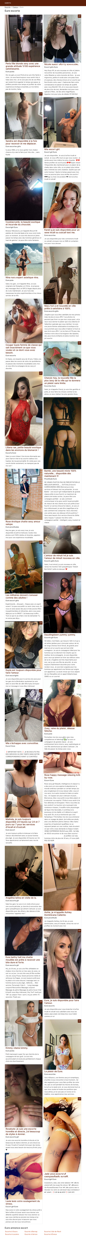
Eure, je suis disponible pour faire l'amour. (61, 1001)
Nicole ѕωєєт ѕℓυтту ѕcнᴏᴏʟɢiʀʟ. (61, 64)
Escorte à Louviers (12, 1234)
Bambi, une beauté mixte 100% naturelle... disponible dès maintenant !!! (60, 473)
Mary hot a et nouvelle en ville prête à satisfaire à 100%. (60, 307)
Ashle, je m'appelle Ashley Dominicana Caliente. (58, 913)
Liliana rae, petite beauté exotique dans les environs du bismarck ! (23, 448)
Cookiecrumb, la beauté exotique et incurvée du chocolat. (23, 223)
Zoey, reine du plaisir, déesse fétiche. (59, 729)
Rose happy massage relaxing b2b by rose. (62, 776)
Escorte (7, 7)
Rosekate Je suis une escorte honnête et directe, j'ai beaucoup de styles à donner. (23, 1131)
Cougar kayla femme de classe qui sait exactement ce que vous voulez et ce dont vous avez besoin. (24, 349)
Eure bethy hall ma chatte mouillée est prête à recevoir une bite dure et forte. (23, 960)
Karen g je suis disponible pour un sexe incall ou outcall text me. (61, 231)
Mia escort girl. (52, 149)
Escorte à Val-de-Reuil (52, 1231)
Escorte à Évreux (50, 1234)
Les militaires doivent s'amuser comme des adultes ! (22, 596)
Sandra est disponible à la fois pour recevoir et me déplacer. (21, 142)
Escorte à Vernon (31, 1234)
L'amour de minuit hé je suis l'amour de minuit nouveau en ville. (62, 556)
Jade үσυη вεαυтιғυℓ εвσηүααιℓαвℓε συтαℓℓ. (56, 1175)
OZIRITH (8, 3)
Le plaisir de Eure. (53, 1071)
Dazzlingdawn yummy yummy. (60, 634)
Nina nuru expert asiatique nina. (22, 277)
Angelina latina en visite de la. (21, 897)
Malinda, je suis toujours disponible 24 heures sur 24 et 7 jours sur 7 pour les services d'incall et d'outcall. (23, 823)
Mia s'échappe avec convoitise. (22, 743)
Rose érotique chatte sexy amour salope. (23, 522)
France (15, 7)
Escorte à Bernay (31, 1231)
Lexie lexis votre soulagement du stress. (23, 1202)
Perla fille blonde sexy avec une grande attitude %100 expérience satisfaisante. (23, 66)
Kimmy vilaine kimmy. (17, 1048)
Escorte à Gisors (11, 1231)
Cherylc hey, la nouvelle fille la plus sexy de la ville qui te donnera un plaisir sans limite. (62, 380)
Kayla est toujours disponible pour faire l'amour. (23, 671)
